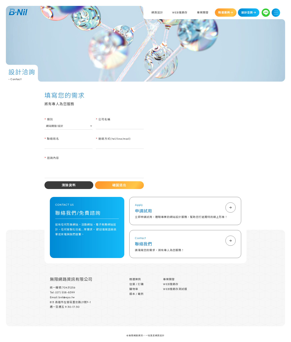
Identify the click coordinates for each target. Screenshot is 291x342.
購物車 (133, 289)
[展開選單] (276, 12)
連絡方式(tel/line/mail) (113, 138)
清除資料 (69, 185)
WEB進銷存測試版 (175, 289)
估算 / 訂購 (136, 284)
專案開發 (169, 279)
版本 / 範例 (136, 294)
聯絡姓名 (51, 138)
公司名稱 (103, 119)
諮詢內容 (51, 158)
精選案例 (135, 279)
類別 (48, 119)
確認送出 (119, 185)
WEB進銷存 (170, 284)
